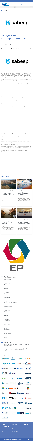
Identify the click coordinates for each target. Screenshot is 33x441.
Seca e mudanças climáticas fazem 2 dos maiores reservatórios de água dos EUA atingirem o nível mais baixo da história (8, 193)
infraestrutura (8, 44)
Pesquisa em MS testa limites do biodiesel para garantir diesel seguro (14, 351)
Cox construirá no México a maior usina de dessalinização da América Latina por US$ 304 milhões (24, 221)
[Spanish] (31, 439)
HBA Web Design (18, 439)
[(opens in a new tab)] (22, 4)
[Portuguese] (30, 439)
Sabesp (11, 44)
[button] (11, 4)
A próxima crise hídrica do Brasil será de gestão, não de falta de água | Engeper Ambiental (8, 221)
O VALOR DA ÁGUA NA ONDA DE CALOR (12, 169)
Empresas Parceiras (5, 355)
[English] (29, 439)
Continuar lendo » (4, 233)
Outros (5, 43)
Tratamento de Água (8, 439)
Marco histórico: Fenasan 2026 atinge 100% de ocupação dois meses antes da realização (24, 192)
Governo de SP (4, 44)
